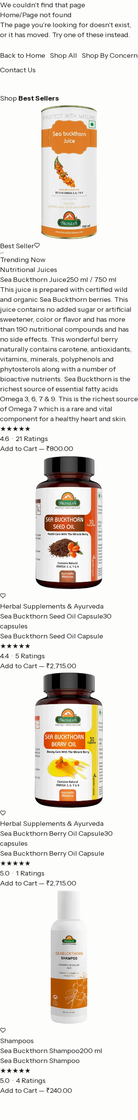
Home (9, 15)
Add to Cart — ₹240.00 (36, 1090)
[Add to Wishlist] (37, 245)
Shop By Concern (110, 55)
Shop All (63, 55)
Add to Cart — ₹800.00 (36, 448)
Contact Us (18, 70)
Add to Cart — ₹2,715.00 (38, 666)
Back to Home (22, 55)
